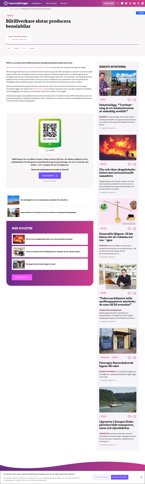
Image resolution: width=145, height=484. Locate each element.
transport (32, 48)
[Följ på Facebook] (126, 3)
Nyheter (17, 9)
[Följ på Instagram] (130, 3)
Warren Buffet (38, 89)
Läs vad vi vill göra (50, 181)
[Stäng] (141, 477)
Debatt (103, 99)
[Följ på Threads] (138, 3)
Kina (24, 48)
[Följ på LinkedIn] (142, 3)
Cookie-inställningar (101, 477)
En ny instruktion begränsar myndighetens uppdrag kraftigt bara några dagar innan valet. (117, 374)
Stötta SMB (108, 3)
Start (11, 9)
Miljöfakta (51, 3)
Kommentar (20, 277)
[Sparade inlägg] (122, 3)
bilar (8, 48)
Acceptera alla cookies (119, 477)
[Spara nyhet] (134, 100)
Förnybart (16, 48)
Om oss (63, 3)
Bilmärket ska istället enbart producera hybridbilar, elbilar (28, 67)
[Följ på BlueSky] (134, 3)
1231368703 (48, 175)
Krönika (103, 228)
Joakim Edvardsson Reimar (17, 37)
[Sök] (118, 3)
